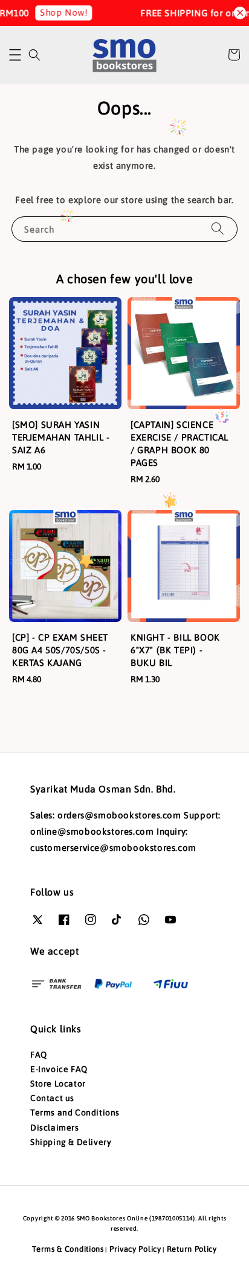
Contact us (52, 1098)
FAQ (38, 1054)
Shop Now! (58, 12)
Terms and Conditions (75, 1112)
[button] (15, 55)
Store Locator (58, 1083)
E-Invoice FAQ (59, 1069)
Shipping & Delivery (70, 1142)
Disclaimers (54, 1127)
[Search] (217, 228)
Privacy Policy (135, 1249)
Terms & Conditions (68, 1249)
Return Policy (192, 1249)
